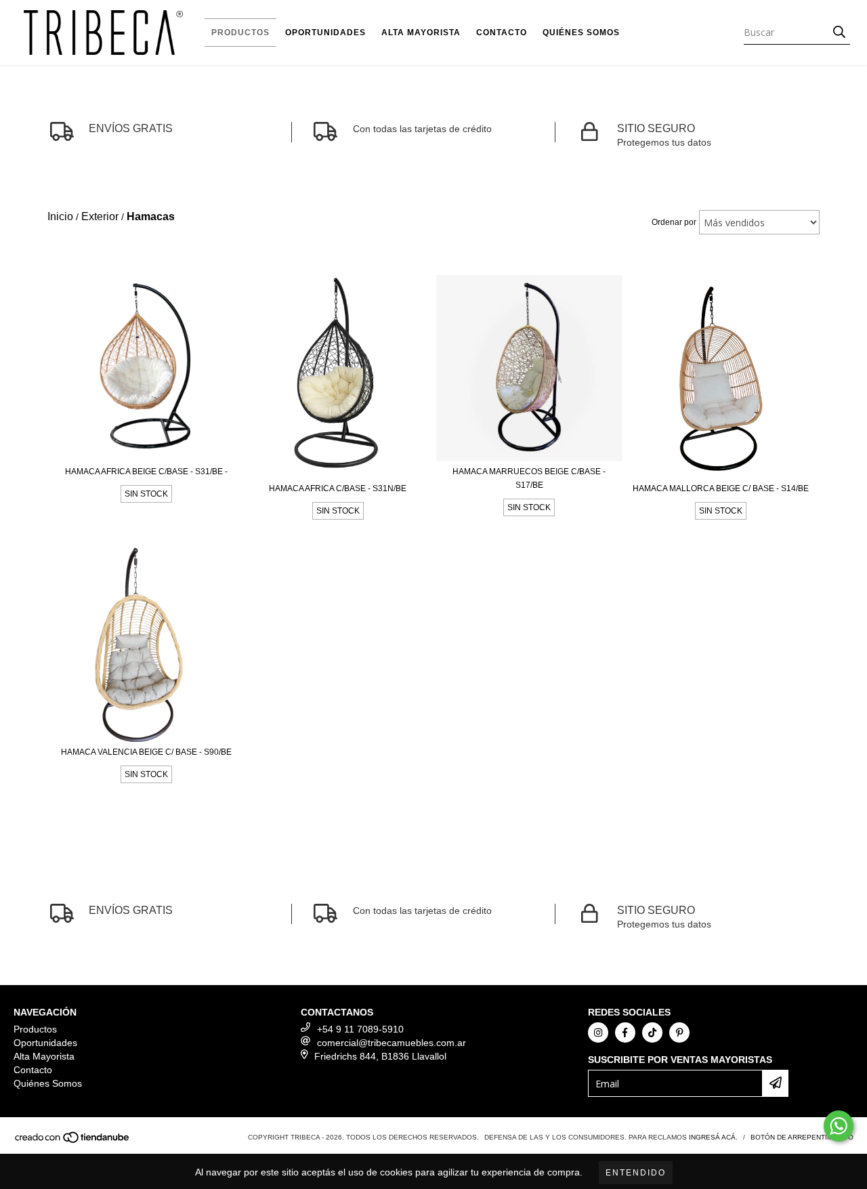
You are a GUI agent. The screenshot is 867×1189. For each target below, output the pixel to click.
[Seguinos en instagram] (598, 1032)
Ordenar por (674, 222)
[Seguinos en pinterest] (679, 1032)
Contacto (501, 32)
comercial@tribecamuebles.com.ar (391, 1042)
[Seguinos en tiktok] (652, 1032)
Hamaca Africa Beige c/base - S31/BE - (146, 471)
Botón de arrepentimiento (801, 1137)
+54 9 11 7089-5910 (360, 1029)
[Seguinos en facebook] (625, 1032)
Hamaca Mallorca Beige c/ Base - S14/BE (721, 488)
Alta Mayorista (421, 32)
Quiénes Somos (581, 32)
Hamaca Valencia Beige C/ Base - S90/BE (146, 752)
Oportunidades (325, 32)
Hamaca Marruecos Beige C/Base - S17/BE (529, 478)
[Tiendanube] (73, 1141)
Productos (240, 32)
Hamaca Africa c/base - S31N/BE (337, 488)
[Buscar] (839, 32)
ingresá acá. (713, 1137)
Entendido (636, 1172)
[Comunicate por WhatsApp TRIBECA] (838, 1126)
